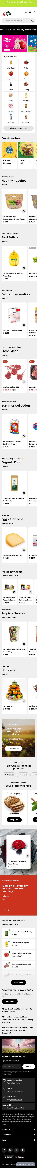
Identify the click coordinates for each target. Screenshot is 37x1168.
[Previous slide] (2, 910)
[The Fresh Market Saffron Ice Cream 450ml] (26, 587)
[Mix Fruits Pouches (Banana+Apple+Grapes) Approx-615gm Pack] (14, 201)
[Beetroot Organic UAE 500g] (6, 965)
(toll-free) (19, 1091)
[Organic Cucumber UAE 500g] (6, 933)
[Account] (30, 12)
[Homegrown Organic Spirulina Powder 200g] (14, 483)
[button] (3, 3)
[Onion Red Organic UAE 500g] (6, 976)
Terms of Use (26, 1072)
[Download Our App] (26, 12)
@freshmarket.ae (16, 1100)
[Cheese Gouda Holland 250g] (14, 540)
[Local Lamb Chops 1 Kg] (14, 372)
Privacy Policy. (6, 1074)
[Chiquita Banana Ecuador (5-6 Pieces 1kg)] (14, 258)
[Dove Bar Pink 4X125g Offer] (14, 315)
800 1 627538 (11, 1091)
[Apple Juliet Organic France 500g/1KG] (6, 955)
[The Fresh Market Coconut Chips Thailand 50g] (14, 634)
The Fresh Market (13, 1164)
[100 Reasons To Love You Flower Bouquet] (18, 847)
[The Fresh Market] (33, 30)
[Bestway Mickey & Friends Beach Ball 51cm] (14, 426)
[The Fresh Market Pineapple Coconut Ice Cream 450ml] (9, 587)
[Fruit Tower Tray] (14, 691)
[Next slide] (8, 910)
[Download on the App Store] (9, 1157)
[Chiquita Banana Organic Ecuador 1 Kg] (6, 944)
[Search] (32, 20)
